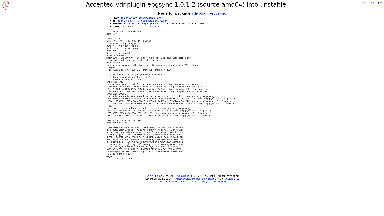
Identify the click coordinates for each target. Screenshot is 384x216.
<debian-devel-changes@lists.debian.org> (142, 20)
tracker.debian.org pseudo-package (195, 178)
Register (367, 2)
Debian (149, 175)
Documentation (167, 181)
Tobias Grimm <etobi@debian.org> (142, 17)
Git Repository (198, 181)
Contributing (218, 181)
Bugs (184, 181)
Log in (378, 2)
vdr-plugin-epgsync (209, 13)
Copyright (183, 175)
